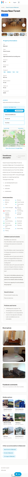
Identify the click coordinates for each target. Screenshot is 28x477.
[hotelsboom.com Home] (2, 2)
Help (18, 474)
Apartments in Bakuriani (10, 449)
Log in (14, 2)
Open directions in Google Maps (14, 148)
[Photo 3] (16, 34)
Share (5, 15)
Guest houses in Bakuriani (12, 7)
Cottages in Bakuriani (9, 456)
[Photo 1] (4, 34)
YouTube (7, 122)
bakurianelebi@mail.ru (10, 114)
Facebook (7, 118)
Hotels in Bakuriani (8, 453)
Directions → (21, 128)
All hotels (3, 470)
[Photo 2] (10, 34)
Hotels (2, 7)
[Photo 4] (22, 34)
